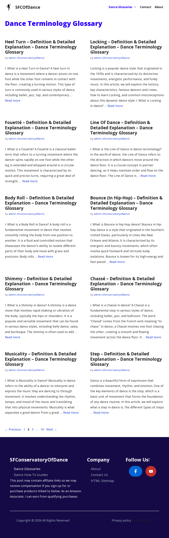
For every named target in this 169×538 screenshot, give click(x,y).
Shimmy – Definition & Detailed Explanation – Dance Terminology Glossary (41, 284)
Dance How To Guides (31, 475)
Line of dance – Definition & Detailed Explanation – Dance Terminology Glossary (121, 127)
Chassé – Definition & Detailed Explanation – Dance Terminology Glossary (126, 284)
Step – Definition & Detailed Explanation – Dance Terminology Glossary (126, 359)
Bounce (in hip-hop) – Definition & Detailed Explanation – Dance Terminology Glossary (126, 203)
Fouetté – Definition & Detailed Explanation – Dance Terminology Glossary (41, 127)
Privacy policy (121, 520)
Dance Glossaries (120, 7)
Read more (12, 100)
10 (42, 429)
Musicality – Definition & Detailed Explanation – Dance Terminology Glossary (41, 359)
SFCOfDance (27, 7)
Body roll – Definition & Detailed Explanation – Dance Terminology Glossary (41, 203)
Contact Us (99, 475)
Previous (13, 429)
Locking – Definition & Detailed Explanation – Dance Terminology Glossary (126, 47)
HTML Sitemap (102, 480)
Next (51, 429)
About (159, 7)
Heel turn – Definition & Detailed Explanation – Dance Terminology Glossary (41, 47)
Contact (145, 7)
